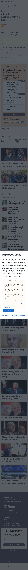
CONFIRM (8, 310)
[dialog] (14, 285)
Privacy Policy (22, 315)
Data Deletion (5, 315)
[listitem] (14, 281)
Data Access (14, 315)
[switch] (22, 285)
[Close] (25, 254)
